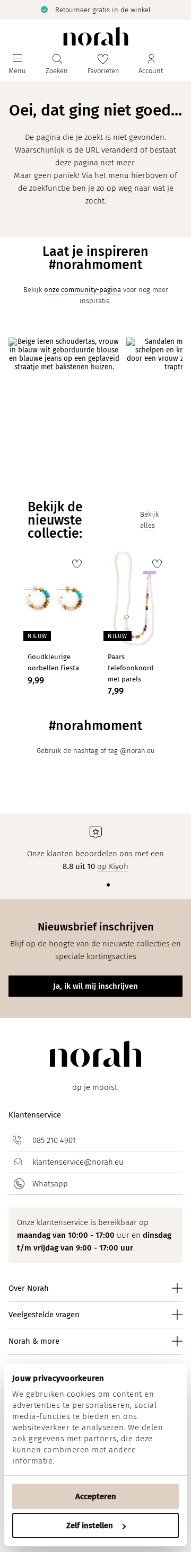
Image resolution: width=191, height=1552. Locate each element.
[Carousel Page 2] (91, 884)
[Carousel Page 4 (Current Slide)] (108, 884)
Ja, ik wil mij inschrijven (95, 986)
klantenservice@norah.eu (78, 1162)
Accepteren (95, 1496)
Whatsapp (50, 1184)
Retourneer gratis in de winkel (54, 10)
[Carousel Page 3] (99, 884)
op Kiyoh (112, 866)
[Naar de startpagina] (95, 36)
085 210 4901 (54, 1140)
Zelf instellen (89, 1525)
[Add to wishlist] (76, 563)
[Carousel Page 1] (82, 884)
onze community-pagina (82, 290)
